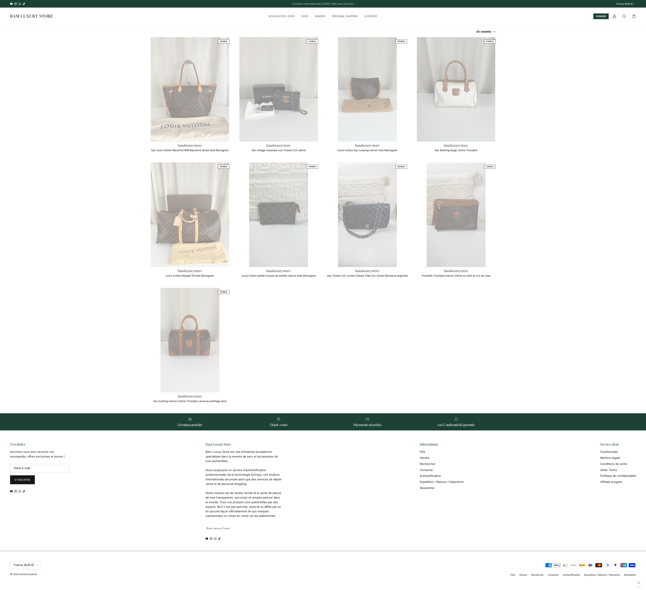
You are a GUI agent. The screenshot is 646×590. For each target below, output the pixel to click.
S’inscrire (22, 479)
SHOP (304, 16)
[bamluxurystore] (31, 16)
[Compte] (613, 16)
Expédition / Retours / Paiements (442, 482)
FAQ (422, 451)
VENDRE (320, 16)
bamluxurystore (28, 574)
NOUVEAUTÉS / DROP (282, 16)
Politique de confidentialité (618, 476)
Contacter (426, 470)
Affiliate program (611, 482)
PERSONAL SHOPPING (345, 16)
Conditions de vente (613, 464)
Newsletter (427, 488)
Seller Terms (608, 470)
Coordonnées (609, 451)
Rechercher (427, 464)
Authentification (430, 476)
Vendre (424, 458)
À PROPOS (371, 16)
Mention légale (610, 458)
